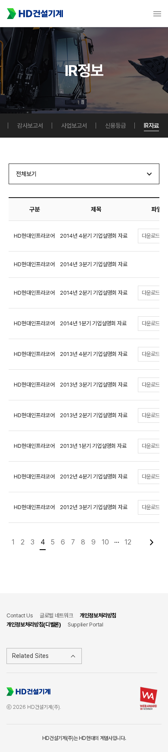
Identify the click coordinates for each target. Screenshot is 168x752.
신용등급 (115, 125)
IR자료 (151, 125)
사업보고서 (74, 125)
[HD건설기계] (35, 13)
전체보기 (26, 173)
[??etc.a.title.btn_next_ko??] (151, 542)
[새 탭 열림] (148, 698)
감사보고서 (30, 125)
